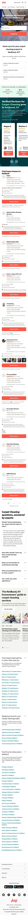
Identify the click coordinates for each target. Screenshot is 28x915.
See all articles (8, 609)
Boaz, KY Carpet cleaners (9, 677)
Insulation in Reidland (8, 812)
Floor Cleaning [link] (11, 7)
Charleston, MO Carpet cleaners (11, 708)
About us (4, 877)
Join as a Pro (17, 2)
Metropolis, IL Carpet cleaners (10, 680)
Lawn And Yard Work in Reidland (11, 789)
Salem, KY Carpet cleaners (9, 705)
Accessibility (13, 907)
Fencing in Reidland (7, 781)
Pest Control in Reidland (8, 803)
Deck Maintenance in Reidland (10, 847)
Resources (4, 873)
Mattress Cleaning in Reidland (10, 741)
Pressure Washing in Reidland (10, 806)
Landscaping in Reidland (9, 786)
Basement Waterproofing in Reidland (12, 817)
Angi (3, 625)
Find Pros (14, 34)
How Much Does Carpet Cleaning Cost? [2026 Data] (11, 630)
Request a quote (8, 153)
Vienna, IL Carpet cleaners (9, 699)
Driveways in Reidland (8, 814)
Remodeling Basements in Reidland (12, 850)
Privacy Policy (18, 905)
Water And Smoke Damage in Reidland (12, 735)
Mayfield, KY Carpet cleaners (10, 691)
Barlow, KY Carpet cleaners (9, 685)
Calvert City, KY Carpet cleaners (11, 682)
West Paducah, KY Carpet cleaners (11, 671)
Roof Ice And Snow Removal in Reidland (13, 833)
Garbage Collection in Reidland (10, 792)
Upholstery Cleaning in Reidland (11, 732)
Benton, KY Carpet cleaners (9, 696)
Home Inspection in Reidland (10, 841)
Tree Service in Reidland (8, 772)
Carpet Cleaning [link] (20, 7)
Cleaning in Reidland (7, 798)
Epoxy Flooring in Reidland (9, 836)
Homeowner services (7, 864)
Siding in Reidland (7, 800)
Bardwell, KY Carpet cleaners (10, 688)
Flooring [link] (4, 7)
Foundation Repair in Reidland (10, 784)
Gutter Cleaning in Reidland (9, 827)
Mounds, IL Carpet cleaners (9, 702)
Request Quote (14, 201)
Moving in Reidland (7, 795)
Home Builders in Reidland (9, 830)
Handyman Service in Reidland (10, 809)
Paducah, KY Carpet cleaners (10, 674)
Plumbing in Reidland (8, 770)
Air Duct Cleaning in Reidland (10, 844)
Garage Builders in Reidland (9, 839)
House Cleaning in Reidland (9, 738)
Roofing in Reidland (7, 767)
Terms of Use (10, 905)
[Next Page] (25, 503)
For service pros (6, 868)
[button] (4, 360)
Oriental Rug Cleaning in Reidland (11, 729)
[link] (5, 148)
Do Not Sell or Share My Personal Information (14, 909)
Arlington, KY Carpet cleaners (10, 694)
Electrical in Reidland (8, 775)
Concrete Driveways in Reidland (11, 820)
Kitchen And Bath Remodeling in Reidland (13, 778)
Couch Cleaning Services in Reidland (12, 743)
